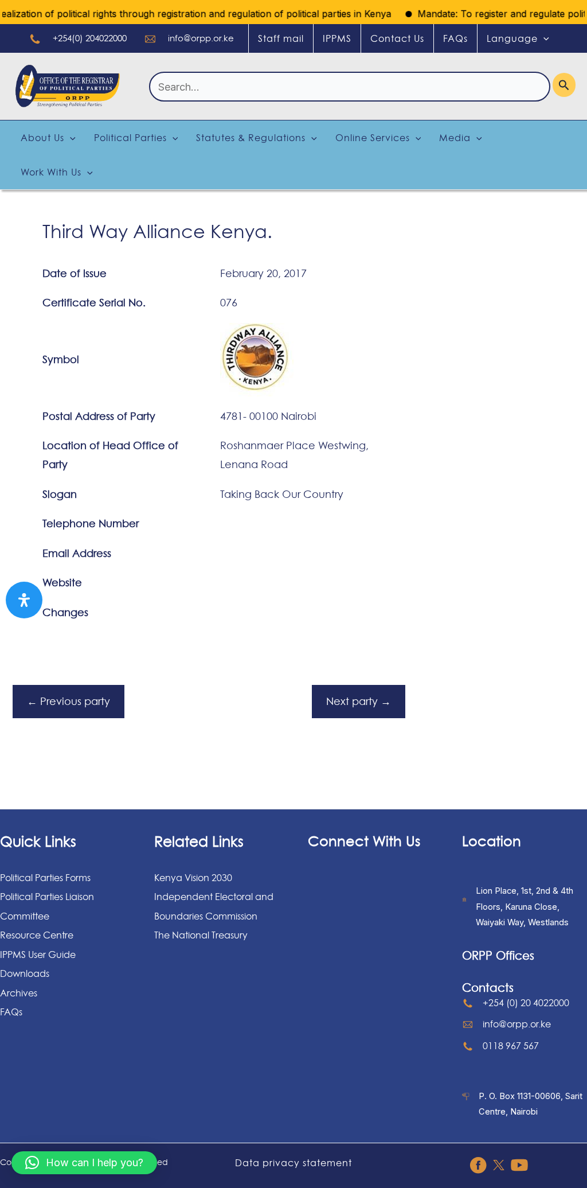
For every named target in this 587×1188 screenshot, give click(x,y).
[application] (543, 38)
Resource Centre (36, 935)
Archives (18, 993)
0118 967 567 (511, 1045)
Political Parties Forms (45, 877)
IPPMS (337, 38)
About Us (42, 137)
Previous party (68, 701)
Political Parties (130, 137)
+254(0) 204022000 (90, 38)
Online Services (372, 137)
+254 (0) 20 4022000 (526, 1002)
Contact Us (397, 38)
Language (512, 38)
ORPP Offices (498, 956)
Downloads (24, 973)
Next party (358, 701)
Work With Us (51, 172)
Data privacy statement (293, 1162)
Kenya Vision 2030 (193, 877)
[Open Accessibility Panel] (24, 600)
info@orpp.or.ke (201, 38)
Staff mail (281, 38)
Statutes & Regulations (251, 137)
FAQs (455, 38)
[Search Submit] (564, 85)
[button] (84, 1162)
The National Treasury (201, 935)
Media (455, 137)
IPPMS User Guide (38, 954)
